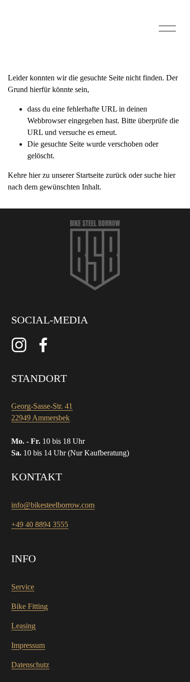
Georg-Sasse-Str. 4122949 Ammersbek (42, 412)
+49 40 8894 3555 (39, 524)
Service (22, 587)
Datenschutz (30, 665)
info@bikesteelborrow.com (53, 505)
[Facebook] (43, 345)
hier (34, 175)
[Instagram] (19, 345)
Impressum (28, 645)
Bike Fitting (29, 606)
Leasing (23, 626)
